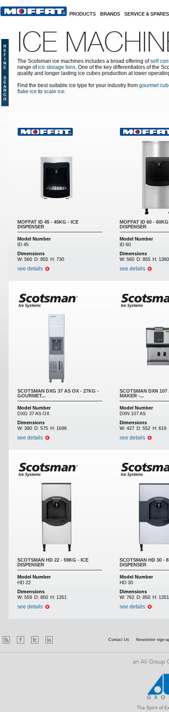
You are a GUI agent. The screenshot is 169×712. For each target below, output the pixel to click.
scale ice (54, 91)
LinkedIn (49, 640)
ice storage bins (56, 67)
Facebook (20, 640)
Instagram (63, 640)
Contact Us (118, 639)
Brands (110, 14)
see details (30, 269)
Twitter (35, 640)
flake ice (27, 91)
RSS (6, 640)
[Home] (33, 11)
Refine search (5, 72)
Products (82, 14)
